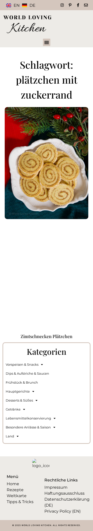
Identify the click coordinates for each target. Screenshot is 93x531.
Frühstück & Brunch (22, 382)
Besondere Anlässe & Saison (28, 427)
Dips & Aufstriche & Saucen (27, 373)
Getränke (13, 409)
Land (10, 436)
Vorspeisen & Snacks (22, 364)
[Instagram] (62, 5)
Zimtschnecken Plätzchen (46, 336)
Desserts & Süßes (19, 400)
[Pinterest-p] (70, 5)
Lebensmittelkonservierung (28, 418)
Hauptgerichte (18, 391)
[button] (46, 42)
